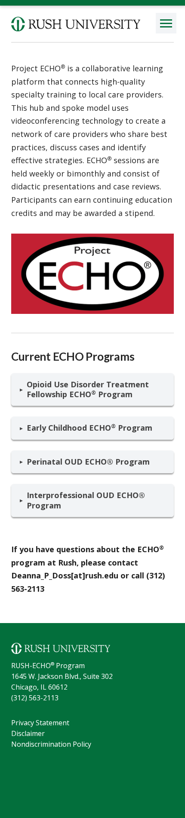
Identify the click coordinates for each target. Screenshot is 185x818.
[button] (166, 23)
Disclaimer (28, 733)
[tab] (92, 389)
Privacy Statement (40, 722)
